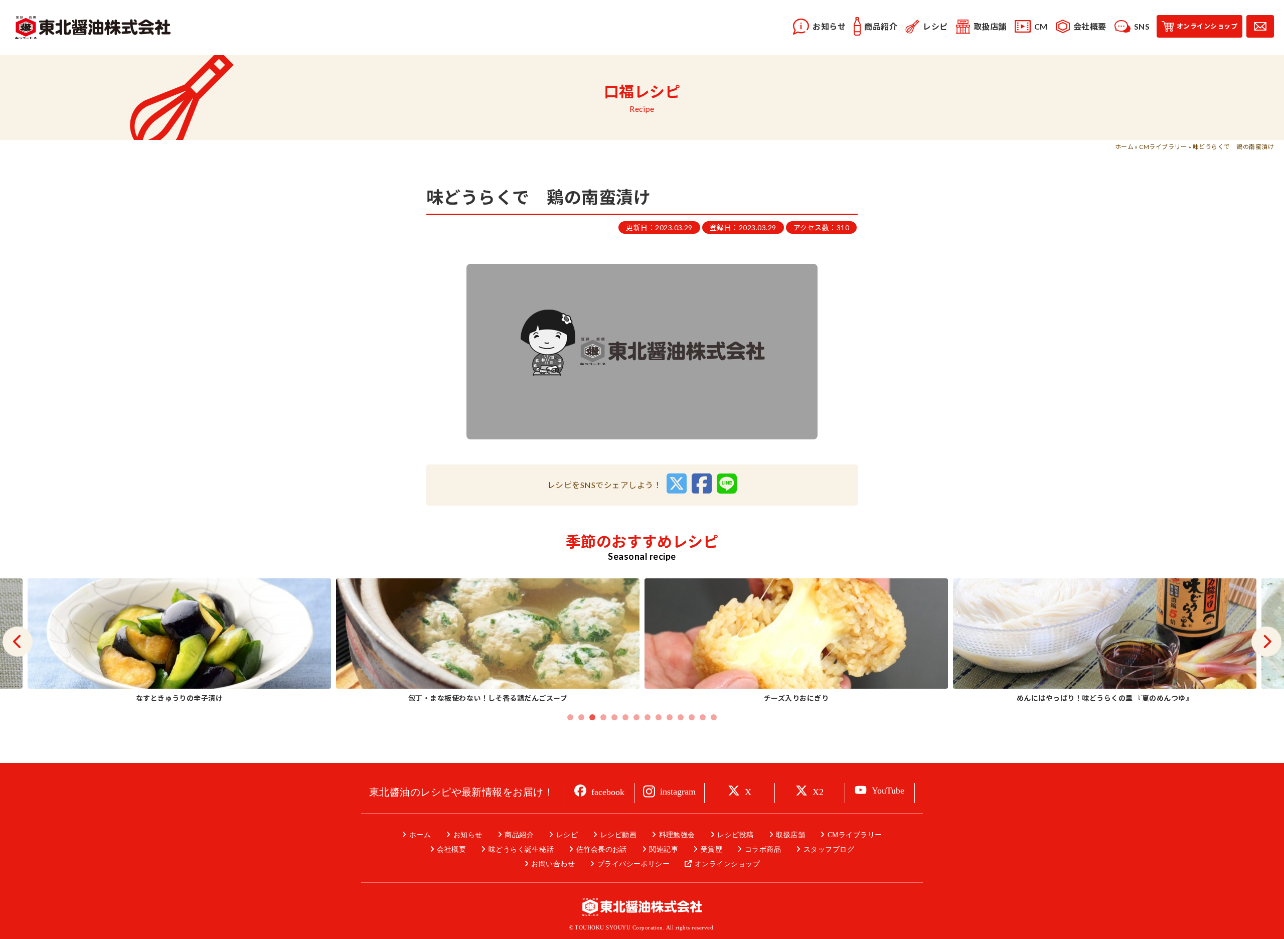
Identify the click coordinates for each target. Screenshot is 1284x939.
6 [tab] (625, 717)
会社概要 (451, 849)
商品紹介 (519, 835)
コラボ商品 (763, 849)
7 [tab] (636, 717)
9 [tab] (658, 717)
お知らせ (467, 835)
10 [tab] (669, 717)
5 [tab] (614, 717)
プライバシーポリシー (633, 864)
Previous (18, 642)
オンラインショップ (727, 864)
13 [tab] (702, 717)
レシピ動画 (618, 835)
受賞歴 (711, 849)
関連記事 (663, 849)
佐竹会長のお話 (601, 849)
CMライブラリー (1163, 146)
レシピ (567, 835)
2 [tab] (581, 717)
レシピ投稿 (735, 835)
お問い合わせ (553, 864)
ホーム (1124, 146)
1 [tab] (570, 717)
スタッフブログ (829, 849)
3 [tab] (592, 717)
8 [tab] (647, 717)
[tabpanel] (796, 642)
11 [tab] (680, 717)
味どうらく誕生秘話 (521, 849)
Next (1266, 642)
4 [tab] (603, 717)
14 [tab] (713, 717)
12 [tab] (691, 717)
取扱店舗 (790, 835)
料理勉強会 (677, 835)
